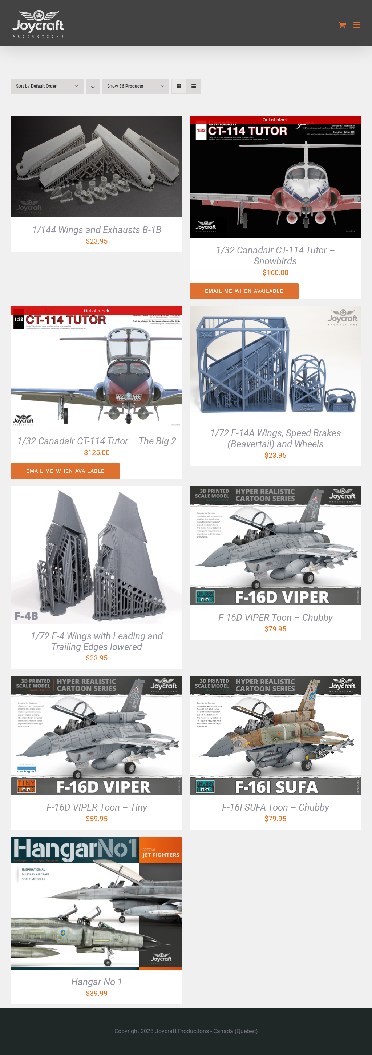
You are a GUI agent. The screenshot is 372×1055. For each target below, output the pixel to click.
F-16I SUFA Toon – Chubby (275, 807)
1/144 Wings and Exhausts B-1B (97, 229)
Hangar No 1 (96, 981)
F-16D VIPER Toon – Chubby (275, 617)
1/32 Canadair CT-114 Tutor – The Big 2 (96, 441)
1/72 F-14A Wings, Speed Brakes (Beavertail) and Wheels (275, 438)
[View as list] (193, 86)
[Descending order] (93, 86)
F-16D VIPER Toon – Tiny (96, 807)
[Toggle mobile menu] (357, 25)
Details (123, 167)
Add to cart (77, 167)
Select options (256, 364)
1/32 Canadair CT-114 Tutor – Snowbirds (275, 256)
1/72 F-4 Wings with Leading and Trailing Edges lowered (97, 641)
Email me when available (244, 291)
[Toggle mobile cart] (342, 25)
